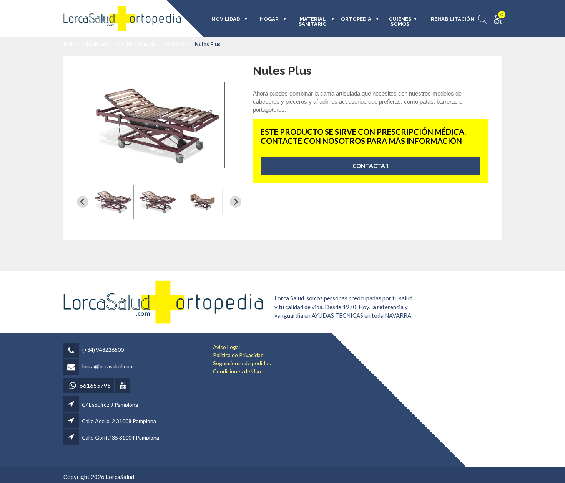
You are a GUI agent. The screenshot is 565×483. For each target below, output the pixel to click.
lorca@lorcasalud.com (108, 366)
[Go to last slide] (82, 202)
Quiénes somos (400, 21)
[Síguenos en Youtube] (123, 386)
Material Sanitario (313, 21)
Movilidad (95, 44)
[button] (113, 202)
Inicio (69, 44)
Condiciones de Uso (237, 371)
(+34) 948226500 (103, 349)
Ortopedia (356, 19)
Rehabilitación (447, 19)
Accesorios (175, 44)
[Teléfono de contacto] (72, 351)
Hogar (269, 19)
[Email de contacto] (72, 367)
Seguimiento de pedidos (242, 363)
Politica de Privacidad (238, 355)
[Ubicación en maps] (71, 404)
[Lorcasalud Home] (163, 301)
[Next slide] (235, 202)
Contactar (370, 165)
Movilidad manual (134, 44)
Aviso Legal (226, 347)
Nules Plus (208, 44)
